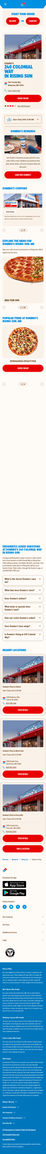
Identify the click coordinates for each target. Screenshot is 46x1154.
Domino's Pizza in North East (13, 751)
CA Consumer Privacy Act (11, 1134)
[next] (41, 230)
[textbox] (23, 564)
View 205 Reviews (24, 106)
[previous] (4, 230)
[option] (23, 209)
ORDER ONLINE (23, 368)
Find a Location (23, 848)
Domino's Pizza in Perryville (13, 815)
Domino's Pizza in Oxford (12, 686)
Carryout (33, 21)
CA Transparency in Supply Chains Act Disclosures (19, 1130)
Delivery (12, 21)
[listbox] (23, 209)
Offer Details (10, 212)
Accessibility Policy (9, 1139)
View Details (23, 710)
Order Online (23, 98)
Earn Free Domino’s (23, 174)
